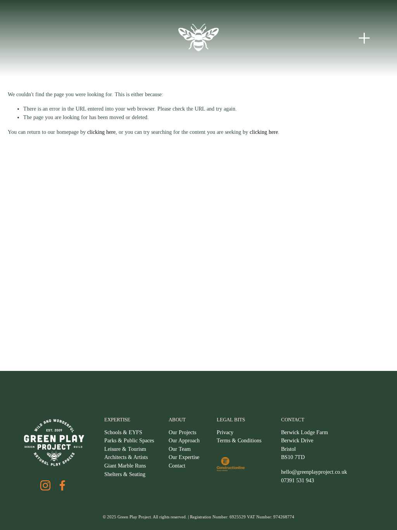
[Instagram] (45, 485)
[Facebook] (62, 485)
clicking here (101, 132)
